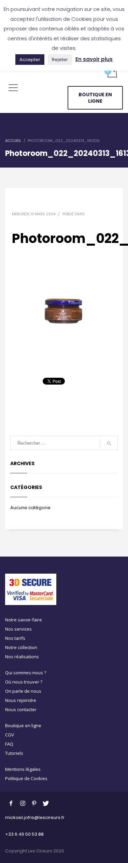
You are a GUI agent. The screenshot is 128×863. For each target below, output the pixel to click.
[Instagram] (22, 803)
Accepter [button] (29, 59)
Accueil (13, 140)
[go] (109, 443)
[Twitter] (46, 803)
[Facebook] (11, 803)
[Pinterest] (34, 803)
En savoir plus (94, 59)
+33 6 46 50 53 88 (24, 834)
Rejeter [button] (60, 59)
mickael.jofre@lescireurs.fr (35, 817)
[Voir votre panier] (111, 72)
